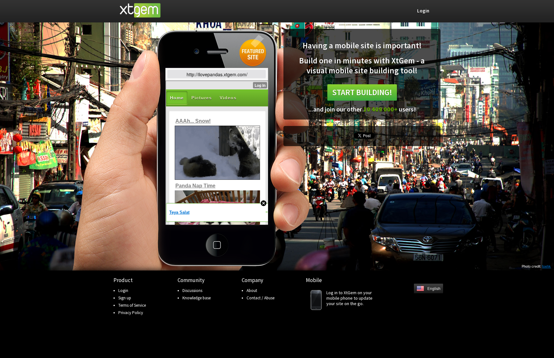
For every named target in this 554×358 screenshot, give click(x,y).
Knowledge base (196, 298)
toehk (546, 266)
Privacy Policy (130, 312)
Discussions (192, 290)
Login (123, 290)
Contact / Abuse (260, 298)
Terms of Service (132, 305)
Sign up (124, 298)
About (252, 290)
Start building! (362, 92)
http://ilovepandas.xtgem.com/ (217, 74)
